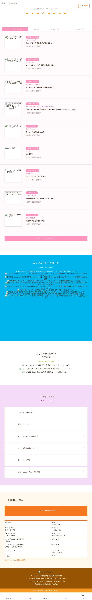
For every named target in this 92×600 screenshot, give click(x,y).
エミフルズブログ (79, 29)
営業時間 (85, 5)
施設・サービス (23, 424)
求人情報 (36, 29)
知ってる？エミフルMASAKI (28, 436)
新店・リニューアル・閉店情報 (29, 472)
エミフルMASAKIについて (27, 448)
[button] (27, 13)
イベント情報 (55, 29)
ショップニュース (15, 29)
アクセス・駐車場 (24, 460)
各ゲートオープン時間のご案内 (15, 560)
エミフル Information (25, 412)
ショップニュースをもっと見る (46, 238)
